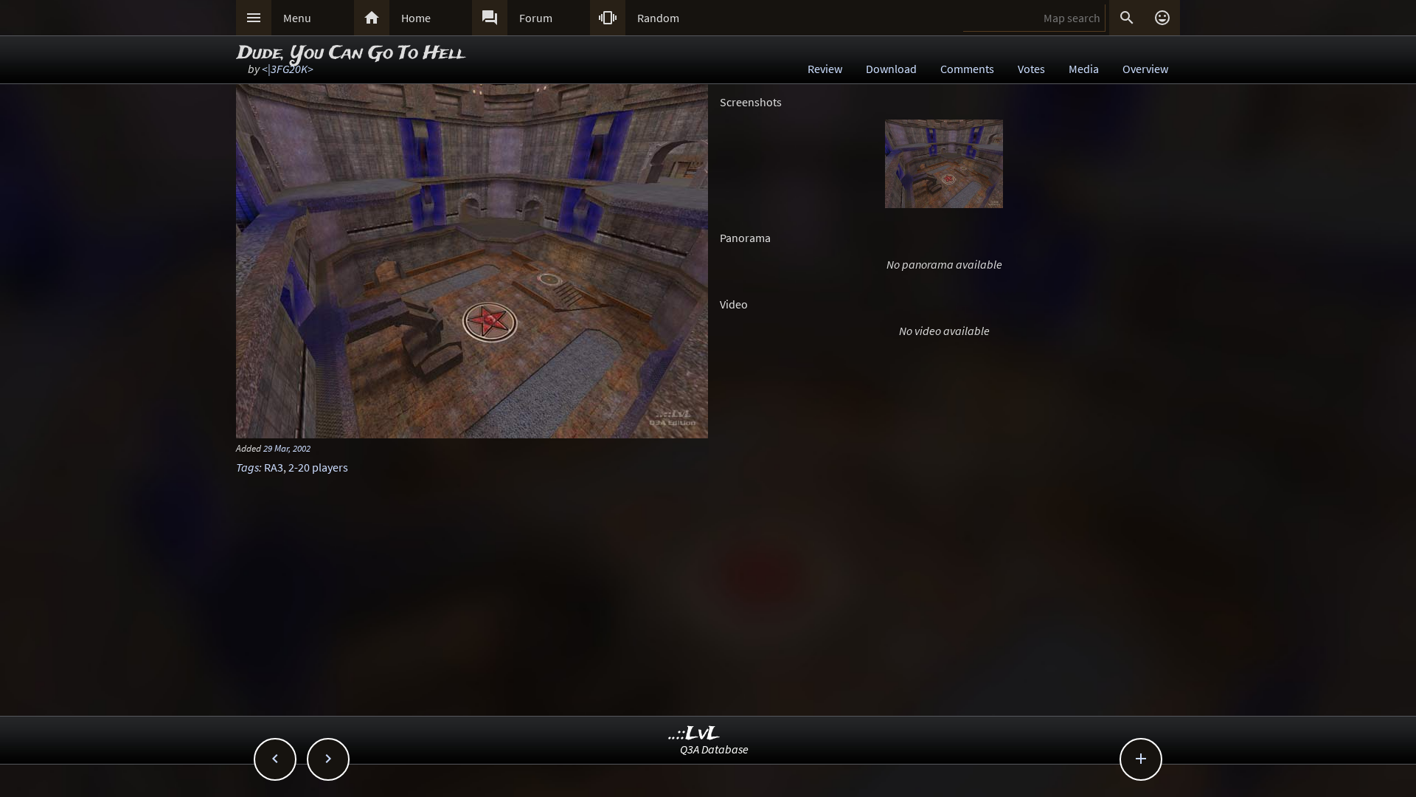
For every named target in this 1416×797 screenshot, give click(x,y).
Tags (247, 467)
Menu (297, 17)
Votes (1031, 68)
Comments (967, 68)
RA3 (273, 467)
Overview (1145, 68)
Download (891, 68)
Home (416, 17)
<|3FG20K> (287, 68)
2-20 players (318, 467)
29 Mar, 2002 (286, 448)
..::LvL (694, 734)
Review (825, 68)
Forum (535, 17)
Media (1084, 68)
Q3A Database (714, 749)
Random (658, 17)
